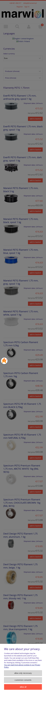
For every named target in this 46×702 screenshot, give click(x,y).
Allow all (23, 687)
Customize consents (23, 680)
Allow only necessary (23, 673)
